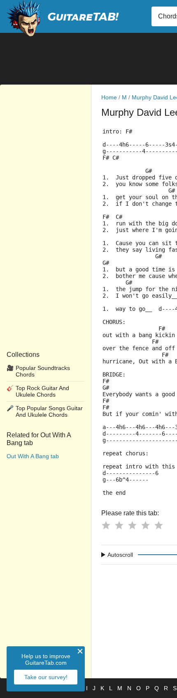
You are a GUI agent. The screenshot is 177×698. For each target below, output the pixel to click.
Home (109, 97)
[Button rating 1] (105, 525)
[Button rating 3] (132, 525)
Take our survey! (46, 677)
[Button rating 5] (158, 525)
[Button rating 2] (119, 525)
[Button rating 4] (145, 525)
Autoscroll (120, 554)
